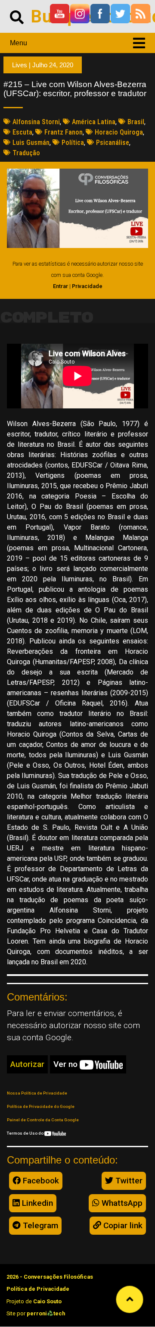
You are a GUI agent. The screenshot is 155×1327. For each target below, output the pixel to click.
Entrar (60, 286)
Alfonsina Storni (36, 122)
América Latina (93, 122)
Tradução (26, 153)
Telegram (39, 1225)
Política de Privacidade (37, 1289)
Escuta (22, 132)
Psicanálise (112, 142)
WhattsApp (121, 1203)
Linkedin (36, 1203)
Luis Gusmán (31, 142)
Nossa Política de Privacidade (37, 1093)
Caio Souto (47, 1301)
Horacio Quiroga (119, 132)
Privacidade (87, 286)
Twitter (128, 1181)
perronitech (46, 1313)
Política (73, 142)
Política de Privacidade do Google (40, 1106)
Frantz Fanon (63, 132)
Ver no (66, 1064)
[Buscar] (16, 16)
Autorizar (27, 1064)
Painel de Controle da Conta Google (43, 1119)
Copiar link (122, 1225)
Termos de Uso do (25, 1133)
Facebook (40, 1181)
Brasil (135, 122)
